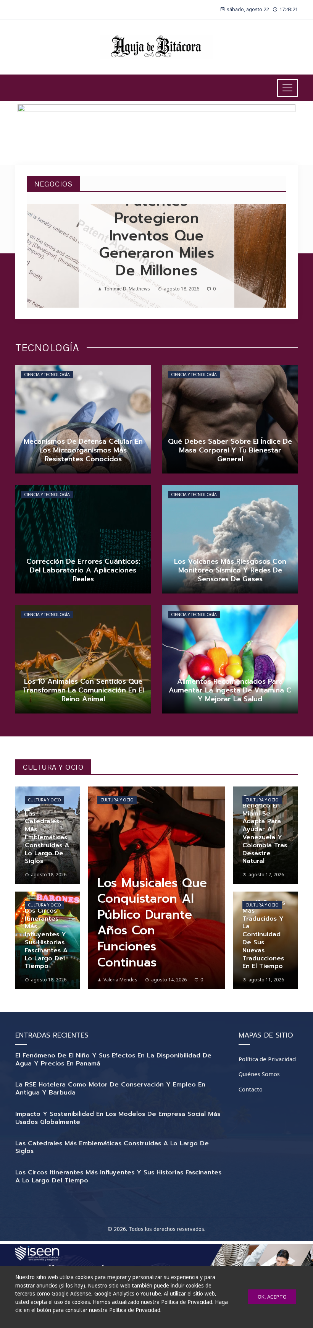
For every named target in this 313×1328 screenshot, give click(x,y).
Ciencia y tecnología (47, 374)
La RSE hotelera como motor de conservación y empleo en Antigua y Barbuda (110, 1088)
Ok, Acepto (272, 1296)
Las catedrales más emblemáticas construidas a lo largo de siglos (112, 1147)
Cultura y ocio (44, 800)
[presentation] (39, 255)
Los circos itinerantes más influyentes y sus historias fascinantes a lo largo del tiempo (118, 1176)
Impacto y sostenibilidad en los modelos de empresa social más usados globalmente (117, 1118)
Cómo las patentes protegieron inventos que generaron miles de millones (156, 226)
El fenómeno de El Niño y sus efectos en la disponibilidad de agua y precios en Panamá (113, 1059)
